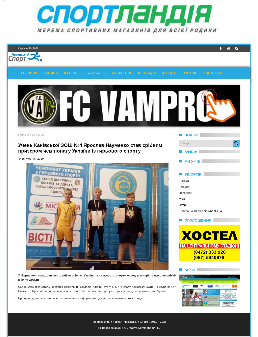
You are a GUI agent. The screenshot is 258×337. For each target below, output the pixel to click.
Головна (29, 73)
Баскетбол (122, 73)
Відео (171, 73)
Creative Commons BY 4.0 (143, 327)
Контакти (212, 73)
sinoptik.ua (215, 210)
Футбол (94, 73)
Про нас (190, 73)
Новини (50, 73)
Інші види (147, 73)
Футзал (70, 73)
